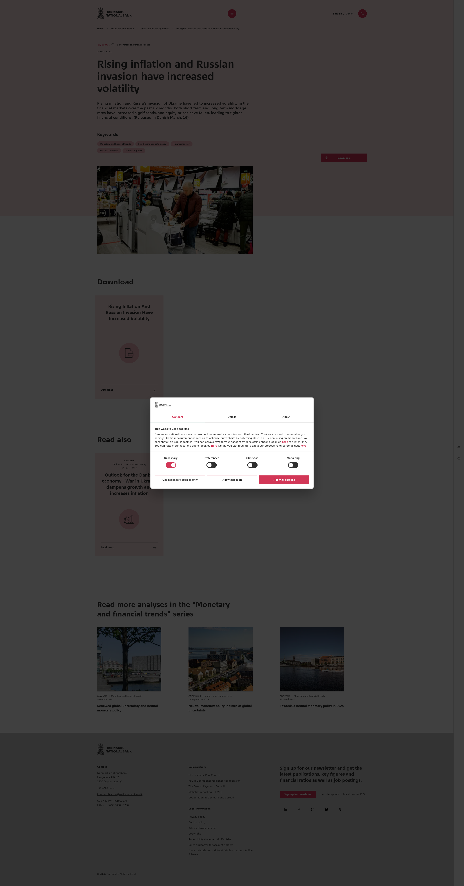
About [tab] (286, 416)
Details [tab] (232, 416)
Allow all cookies (284, 479)
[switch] (211, 465)
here (285, 441)
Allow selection (232, 479)
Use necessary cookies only (180, 479)
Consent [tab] (177, 416)
